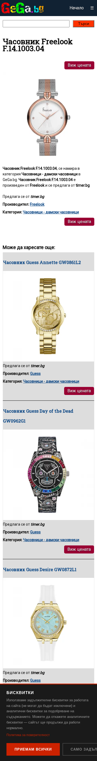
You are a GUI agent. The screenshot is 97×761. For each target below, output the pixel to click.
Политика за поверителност (28, 735)
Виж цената (79, 65)
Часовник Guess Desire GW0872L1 (40, 569)
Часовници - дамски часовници (51, 212)
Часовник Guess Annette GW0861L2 (42, 262)
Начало (77, 7)
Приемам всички (33, 749)
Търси (83, 23)
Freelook (37, 204)
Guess (35, 373)
